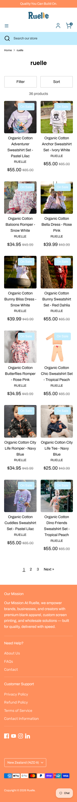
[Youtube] (13, 735)
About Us (12, 653)
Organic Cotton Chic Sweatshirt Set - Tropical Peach (57, 374)
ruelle (20, 50)
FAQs (8, 661)
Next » (49, 569)
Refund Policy (16, 702)
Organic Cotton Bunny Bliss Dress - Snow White (20, 299)
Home (8, 50)
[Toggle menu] (6, 25)
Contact (11, 669)
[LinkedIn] (27, 735)
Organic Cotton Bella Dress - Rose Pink (56, 224)
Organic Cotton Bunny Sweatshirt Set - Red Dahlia (56, 299)
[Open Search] (6, 38)
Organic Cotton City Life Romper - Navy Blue (20, 448)
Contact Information (21, 718)
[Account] (58, 24)
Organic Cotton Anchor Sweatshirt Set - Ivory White (57, 144)
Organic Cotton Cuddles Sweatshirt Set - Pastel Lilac (20, 523)
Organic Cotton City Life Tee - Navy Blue (57, 448)
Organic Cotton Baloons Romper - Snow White (20, 224)
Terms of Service (18, 710)
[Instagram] (20, 735)
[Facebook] (6, 735)
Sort (56, 82)
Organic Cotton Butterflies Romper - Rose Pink (20, 374)
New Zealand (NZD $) (23, 762)
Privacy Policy (16, 694)
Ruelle (31, 790)
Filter (20, 82)
